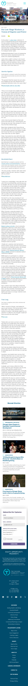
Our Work (14, 605)
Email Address (7, 521)
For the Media (14, 674)
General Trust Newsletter (9, 530)
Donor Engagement (14, 633)
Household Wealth (14, 610)
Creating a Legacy (14, 635)
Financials (14, 660)
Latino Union (13, 40)
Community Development (14, 612)
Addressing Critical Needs (14, 619)
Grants (14, 641)
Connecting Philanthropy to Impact (14, 622)
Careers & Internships (14, 666)
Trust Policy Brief (7, 534)
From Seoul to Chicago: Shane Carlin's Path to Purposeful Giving (14, 492)
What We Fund (14, 646)
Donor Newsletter (7, 532)
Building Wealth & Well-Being (14, 608)
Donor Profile (9, 455)
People (14, 657)
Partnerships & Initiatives (12, 422)
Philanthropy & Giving (14, 628)
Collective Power (14, 615)
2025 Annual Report (14, 662)
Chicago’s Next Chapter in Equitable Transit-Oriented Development (11, 426)
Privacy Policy (14, 681)
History (14, 655)
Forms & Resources (14, 637)
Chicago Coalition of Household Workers (10, 163)
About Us (14, 652)
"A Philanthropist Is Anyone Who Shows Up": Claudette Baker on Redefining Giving (13, 458)
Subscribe (14, 544)
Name (4, 515)
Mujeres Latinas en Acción (8, 226)
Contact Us (14, 670)
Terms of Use (14, 678)
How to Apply (14, 648)
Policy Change (14, 617)
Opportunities (14, 644)
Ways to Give (14, 630)
